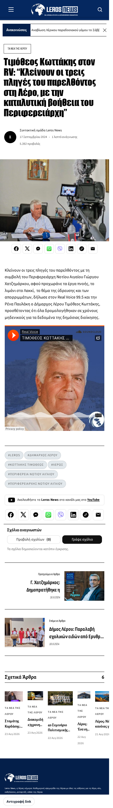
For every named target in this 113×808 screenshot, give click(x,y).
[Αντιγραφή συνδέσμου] (81, 248)
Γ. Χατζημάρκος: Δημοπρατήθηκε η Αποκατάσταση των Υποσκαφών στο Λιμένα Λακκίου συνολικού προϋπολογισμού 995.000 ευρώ (35, 586)
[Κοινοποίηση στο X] (27, 248)
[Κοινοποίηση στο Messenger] (38, 248)
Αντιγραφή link (19, 801)
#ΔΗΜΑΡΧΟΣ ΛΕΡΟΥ (43, 455)
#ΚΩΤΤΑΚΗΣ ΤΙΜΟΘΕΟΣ (26, 465)
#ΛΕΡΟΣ (57, 465)
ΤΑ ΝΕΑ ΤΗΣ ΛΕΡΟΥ (17, 49)
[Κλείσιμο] (104, 30)
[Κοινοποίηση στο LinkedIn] (71, 248)
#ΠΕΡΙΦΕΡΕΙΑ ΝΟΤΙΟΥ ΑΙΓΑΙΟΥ (31, 474)
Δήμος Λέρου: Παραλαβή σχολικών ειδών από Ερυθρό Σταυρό (76, 633)
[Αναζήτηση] (100, 9)
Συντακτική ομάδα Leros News (41, 130)
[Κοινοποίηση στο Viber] (60, 248)
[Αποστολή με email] (92, 248)
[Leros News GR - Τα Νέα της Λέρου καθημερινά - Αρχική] (54, 10)
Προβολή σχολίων (33, 539)
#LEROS (14, 455)
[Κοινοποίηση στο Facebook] (16, 248)
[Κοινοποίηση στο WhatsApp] (49, 248)
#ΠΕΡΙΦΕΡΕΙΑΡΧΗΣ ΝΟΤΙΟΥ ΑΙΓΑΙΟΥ (35, 484)
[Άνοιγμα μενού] (11, 9)
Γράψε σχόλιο (82, 539)
